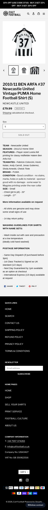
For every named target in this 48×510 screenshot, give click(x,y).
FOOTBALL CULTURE (16, 418)
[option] (13, 70)
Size (5, 122)
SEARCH (9, 316)
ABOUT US (10, 425)
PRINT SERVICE (13, 411)
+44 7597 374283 (16, 441)
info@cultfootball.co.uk (18, 446)
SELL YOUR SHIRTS (15, 404)
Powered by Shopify (33, 502)
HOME (8, 309)
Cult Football (18, 502)
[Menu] (43, 13)
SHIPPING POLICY (14, 330)
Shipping (7, 113)
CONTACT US (12, 323)
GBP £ (23, 472)
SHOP (8, 397)
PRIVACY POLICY (14, 344)
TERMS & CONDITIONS (17, 351)
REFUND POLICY (14, 337)
